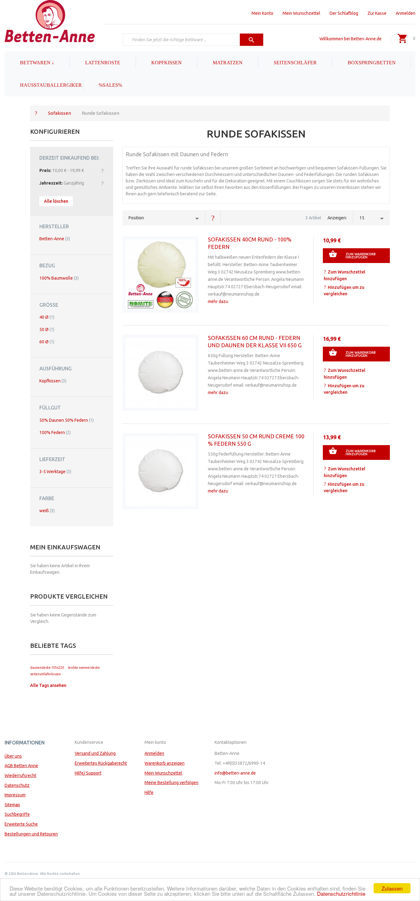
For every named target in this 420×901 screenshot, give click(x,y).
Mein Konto (262, 13)
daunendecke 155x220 (47, 667)
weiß (47, 510)
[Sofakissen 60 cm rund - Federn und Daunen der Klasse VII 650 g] (160, 373)
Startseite (36, 113)
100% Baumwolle (59, 278)
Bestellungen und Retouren (31, 833)
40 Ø (46, 317)
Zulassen (392, 888)
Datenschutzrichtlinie (341, 893)
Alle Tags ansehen (48, 685)
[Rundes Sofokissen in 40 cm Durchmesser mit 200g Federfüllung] (160, 274)
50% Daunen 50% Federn (66, 420)
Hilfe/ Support (88, 773)
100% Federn (55, 432)
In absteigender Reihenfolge (213, 217)
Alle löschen (56, 201)
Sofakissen (59, 113)
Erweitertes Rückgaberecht (101, 763)
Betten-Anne (54, 238)
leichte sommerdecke (84, 667)
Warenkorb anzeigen (164, 763)
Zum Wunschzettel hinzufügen (344, 275)
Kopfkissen (52, 380)
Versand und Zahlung (95, 753)
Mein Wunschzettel (301, 13)
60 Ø (46, 341)
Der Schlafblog (344, 13)
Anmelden (405, 13)
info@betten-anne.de (235, 773)
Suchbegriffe (17, 814)
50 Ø (46, 329)
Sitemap (12, 804)
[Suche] (251, 40)
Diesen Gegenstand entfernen (102, 170)
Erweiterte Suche (21, 824)
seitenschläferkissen (45, 674)
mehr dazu (218, 301)
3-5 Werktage (55, 471)
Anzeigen (336, 217)
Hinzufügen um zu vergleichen (344, 291)
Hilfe (149, 792)
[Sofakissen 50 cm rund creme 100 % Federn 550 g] (160, 471)
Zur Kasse (376, 13)
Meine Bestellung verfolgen (171, 782)
